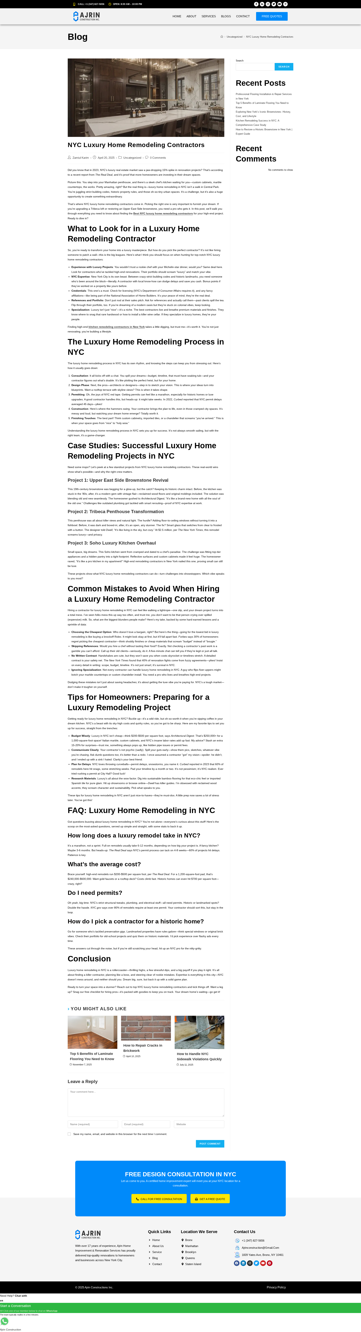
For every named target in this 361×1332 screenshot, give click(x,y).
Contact (243, 16)
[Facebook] (237, 1263)
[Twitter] (274, 4)
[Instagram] (268, 4)
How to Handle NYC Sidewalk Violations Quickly (199, 1056)
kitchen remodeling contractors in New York (117, 326)
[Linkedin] (243, 1263)
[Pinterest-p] (285, 4)
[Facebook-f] (256, 4)
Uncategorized (132, 157)
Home (177, 16)
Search (239, 60)
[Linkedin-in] (262, 4)
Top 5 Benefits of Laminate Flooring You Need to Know (92, 1056)
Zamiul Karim (81, 157)
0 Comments (158, 157)
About (191, 16)
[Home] (222, 36)
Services (209, 16)
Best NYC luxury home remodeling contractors (163, 213)
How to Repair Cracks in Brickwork (142, 1048)
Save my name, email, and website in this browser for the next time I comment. (120, 1134)
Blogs (226, 16)
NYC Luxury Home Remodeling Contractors (269, 36)
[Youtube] (279, 4)
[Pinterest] (269, 1263)
